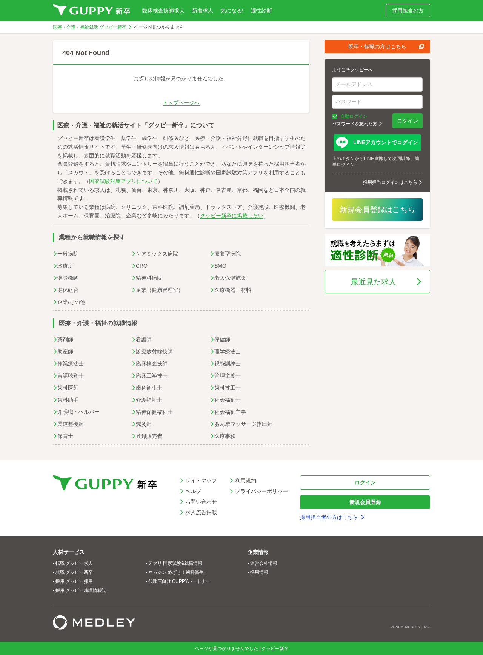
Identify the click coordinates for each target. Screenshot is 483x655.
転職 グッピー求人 (74, 563)
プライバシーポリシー (261, 491)
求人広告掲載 (201, 512)
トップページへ (181, 103)
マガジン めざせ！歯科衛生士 (178, 572)
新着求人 (202, 11)
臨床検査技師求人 (163, 11)
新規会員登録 (365, 502)
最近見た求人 (373, 281)
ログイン (407, 121)
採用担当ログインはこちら (390, 182)
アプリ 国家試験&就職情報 (175, 563)
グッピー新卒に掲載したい (231, 216)
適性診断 (261, 11)
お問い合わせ (201, 502)
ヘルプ (193, 491)
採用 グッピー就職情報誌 (80, 590)
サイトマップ (201, 481)
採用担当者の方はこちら (329, 517)
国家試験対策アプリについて (123, 181)
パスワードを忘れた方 (354, 123)
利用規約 (245, 481)
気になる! (232, 11)
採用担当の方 (408, 11)
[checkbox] (334, 116)
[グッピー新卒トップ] (91, 10)
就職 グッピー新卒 (74, 572)
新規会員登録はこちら (377, 209)
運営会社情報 (263, 563)
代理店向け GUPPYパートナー (179, 581)
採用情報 (259, 572)
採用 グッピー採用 (74, 581)
